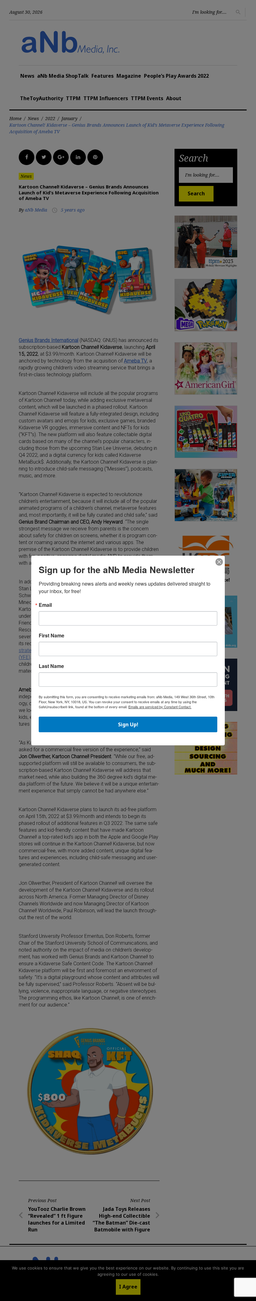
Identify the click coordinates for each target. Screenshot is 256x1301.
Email (45, 604)
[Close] (219, 562)
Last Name (51, 666)
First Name (51, 635)
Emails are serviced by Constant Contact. (159, 706)
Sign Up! (128, 724)
